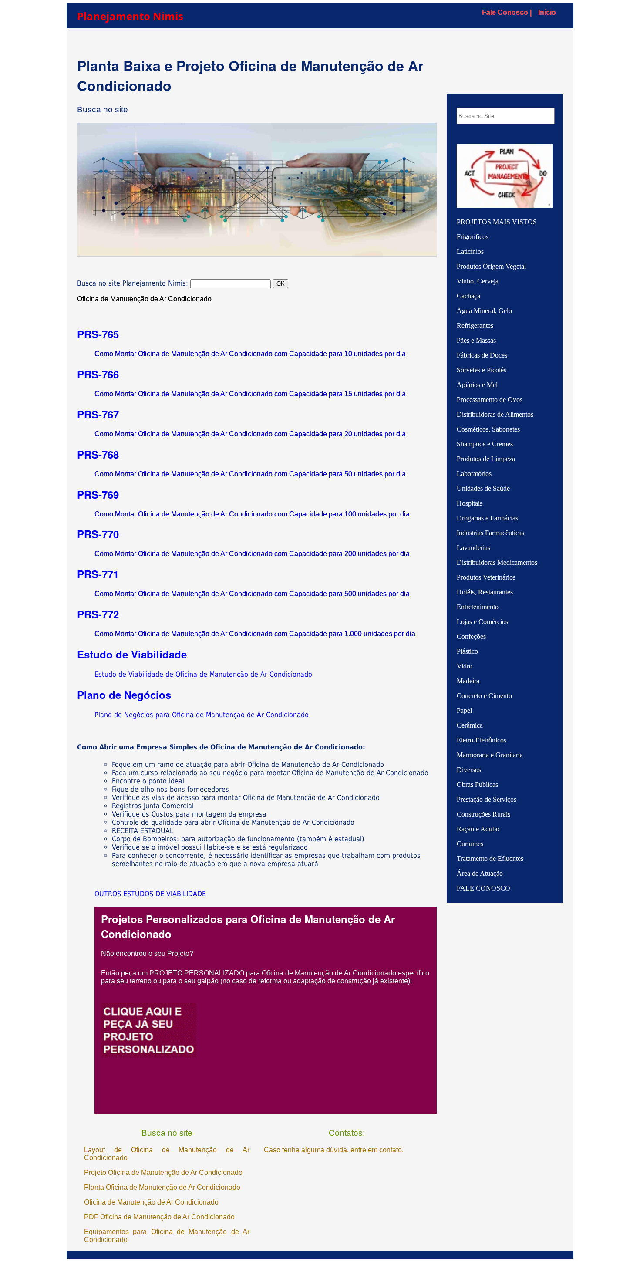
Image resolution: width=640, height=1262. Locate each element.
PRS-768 (98, 454)
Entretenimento (478, 607)
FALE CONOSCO (483, 888)
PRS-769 (98, 494)
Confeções (471, 636)
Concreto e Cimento (484, 695)
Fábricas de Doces (482, 355)
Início (547, 12)
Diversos (469, 769)
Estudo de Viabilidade (132, 654)
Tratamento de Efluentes (490, 858)
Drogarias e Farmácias (487, 518)
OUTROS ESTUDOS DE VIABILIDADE (150, 894)
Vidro (464, 666)
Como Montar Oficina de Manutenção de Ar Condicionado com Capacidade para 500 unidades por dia (252, 593)
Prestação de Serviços (486, 799)
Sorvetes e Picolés (481, 370)
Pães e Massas (476, 340)
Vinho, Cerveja (478, 281)
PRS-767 (98, 414)
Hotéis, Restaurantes (485, 592)
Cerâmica (470, 725)
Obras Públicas (477, 784)
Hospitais (469, 503)
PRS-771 (98, 574)
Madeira (468, 681)
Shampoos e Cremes (485, 444)
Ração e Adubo (478, 829)
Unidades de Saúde (483, 488)
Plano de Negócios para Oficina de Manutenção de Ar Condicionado (201, 715)
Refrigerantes (475, 325)
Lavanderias (473, 547)
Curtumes (470, 843)
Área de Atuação (480, 873)
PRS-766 (98, 374)
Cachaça (468, 296)
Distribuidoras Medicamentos (497, 562)
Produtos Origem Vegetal (491, 266)
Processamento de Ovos (489, 399)
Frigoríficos (472, 236)
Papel (464, 710)
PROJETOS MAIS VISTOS (497, 222)
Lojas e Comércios (482, 621)
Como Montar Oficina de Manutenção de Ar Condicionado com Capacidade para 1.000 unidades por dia (254, 634)
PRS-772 (98, 614)
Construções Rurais (483, 814)
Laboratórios (474, 473)
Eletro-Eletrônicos (481, 740)
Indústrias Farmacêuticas (490, 533)
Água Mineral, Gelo (484, 310)
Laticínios (470, 251)
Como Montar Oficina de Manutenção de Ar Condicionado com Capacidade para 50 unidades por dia (250, 474)
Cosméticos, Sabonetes (488, 429)
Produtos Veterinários (486, 577)
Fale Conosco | (507, 12)
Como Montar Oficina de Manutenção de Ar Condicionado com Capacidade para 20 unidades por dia (250, 434)
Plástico (467, 651)
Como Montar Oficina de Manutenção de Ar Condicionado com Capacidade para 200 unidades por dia (252, 553)
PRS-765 (98, 334)
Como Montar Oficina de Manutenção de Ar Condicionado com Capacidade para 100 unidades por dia (252, 514)
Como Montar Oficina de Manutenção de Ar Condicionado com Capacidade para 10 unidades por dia (250, 354)
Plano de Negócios (124, 694)
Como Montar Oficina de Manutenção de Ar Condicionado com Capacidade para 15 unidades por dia (250, 394)
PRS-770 (98, 533)
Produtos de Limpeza (486, 458)
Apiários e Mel (477, 384)
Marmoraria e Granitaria (490, 755)
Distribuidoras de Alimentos (495, 414)
